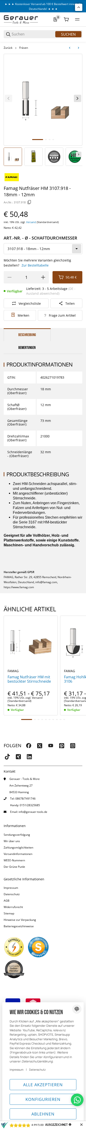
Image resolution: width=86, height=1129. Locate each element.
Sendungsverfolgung (17, 835)
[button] (31, 643)
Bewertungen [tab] (27, 347)
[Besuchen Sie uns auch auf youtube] (50, 745)
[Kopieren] (29, 202)
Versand (31, 222)
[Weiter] (78, 154)
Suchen (68, 34)
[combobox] (43, 248)
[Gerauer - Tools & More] (21, 19)
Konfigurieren (43, 1099)
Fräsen (23, 47)
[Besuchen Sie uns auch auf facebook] (28, 745)
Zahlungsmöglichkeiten (18, 847)
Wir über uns (12, 841)
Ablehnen (43, 1114)
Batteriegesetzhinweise (19, 926)
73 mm (45, 420)
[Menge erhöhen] (43, 277)
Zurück (8, 47)
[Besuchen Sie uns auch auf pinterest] (61, 745)
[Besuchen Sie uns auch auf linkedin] (29, 756)
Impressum (11, 888)
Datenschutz (12, 894)
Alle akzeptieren (43, 1084)
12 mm (45, 405)
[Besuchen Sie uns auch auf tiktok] (7, 756)
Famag (13, 671)
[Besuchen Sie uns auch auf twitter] (39, 745)
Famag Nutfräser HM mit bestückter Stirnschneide (29, 679)
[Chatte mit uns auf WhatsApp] (77, 1100)
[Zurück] (8, 98)
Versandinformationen (18, 854)
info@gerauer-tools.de (33, 812)
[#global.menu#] (77, 19)
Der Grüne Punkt (14, 867)
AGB (6, 901)
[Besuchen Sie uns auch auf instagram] (72, 745)
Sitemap (9, 913)
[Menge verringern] (9, 277)
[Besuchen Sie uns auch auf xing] (18, 756)
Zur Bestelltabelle (35, 265)
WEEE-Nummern (14, 860)
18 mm (45, 389)
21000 (45, 436)
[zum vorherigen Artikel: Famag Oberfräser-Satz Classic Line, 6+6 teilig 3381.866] (70, 48)
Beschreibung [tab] (27, 335)
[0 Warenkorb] (66, 19)
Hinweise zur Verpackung (20, 920)
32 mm (45, 452)
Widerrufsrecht (13, 907)
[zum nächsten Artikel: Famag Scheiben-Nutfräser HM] (78, 48)
